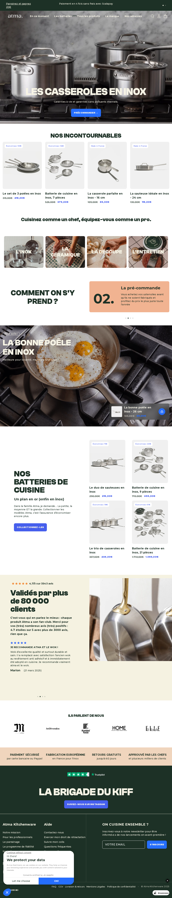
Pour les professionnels (17, 837)
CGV (60, 886)
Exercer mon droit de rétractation (64, 837)
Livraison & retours (74, 886)
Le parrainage (11, 841)
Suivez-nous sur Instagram (86, 804)
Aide (48, 824)
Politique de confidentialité (121, 886)
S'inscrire (157, 844)
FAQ (54, 886)
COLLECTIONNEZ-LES (30, 527)
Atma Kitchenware (19, 824)
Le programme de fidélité (18, 846)
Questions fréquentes (57, 846)
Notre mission (11, 832)
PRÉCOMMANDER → (86, 112)
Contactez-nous (54, 832)
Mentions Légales (96, 886)
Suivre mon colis (54, 841)
